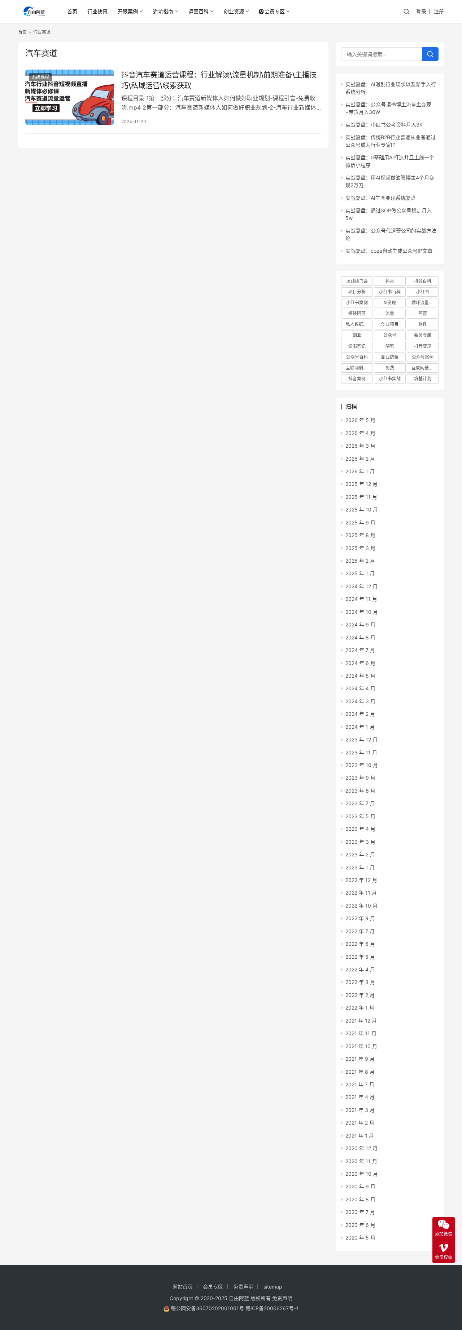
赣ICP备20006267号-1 (271, 1308)
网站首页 (183, 1287)
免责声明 (243, 1287)
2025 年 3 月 (360, 548)
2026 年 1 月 (360, 471)
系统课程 (40, 77)
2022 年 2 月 (360, 995)
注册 (439, 11)
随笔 (389, 346)
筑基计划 (422, 378)
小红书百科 (390, 291)
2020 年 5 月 (360, 1237)
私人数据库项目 (359, 324)
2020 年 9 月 (360, 1186)
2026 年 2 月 (360, 459)
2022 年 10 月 (361, 906)
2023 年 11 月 (361, 752)
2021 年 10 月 (361, 1046)
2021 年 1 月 (359, 1135)
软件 (422, 324)
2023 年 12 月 (361, 739)
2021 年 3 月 (360, 1110)
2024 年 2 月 (360, 714)
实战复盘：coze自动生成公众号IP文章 (388, 251)
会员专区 (275, 11)
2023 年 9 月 (360, 778)
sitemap (272, 1287)
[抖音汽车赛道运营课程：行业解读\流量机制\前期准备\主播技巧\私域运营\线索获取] (69, 97)
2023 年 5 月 (360, 816)
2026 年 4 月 (360, 433)
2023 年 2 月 (360, 854)
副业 (357, 335)
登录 (421, 11)
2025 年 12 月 (361, 484)
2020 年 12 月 (361, 1148)
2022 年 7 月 (360, 931)
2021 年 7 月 (359, 1084)
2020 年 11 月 (361, 1161)
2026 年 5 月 (360, 420)
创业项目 (389, 324)
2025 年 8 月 (360, 535)
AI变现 (389, 302)
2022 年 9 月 (360, 918)
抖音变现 (422, 346)
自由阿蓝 (239, 1298)
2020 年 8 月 (360, 1199)
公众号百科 (357, 357)
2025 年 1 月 (360, 573)
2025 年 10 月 (361, 509)
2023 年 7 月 (360, 803)
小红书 (422, 291)
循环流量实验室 (424, 302)
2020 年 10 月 (361, 1174)
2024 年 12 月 (361, 586)
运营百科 (198, 11)
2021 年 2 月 (359, 1123)
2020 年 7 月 (360, 1212)
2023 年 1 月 (360, 867)
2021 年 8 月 (360, 1072)
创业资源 (234, 11)
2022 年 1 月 (359, 1008)
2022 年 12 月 (361, 880)
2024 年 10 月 (361, 612)
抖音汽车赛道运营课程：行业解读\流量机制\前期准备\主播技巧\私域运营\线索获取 (219, 80)
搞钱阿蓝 (357, 313)
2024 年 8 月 (360, 637)
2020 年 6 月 (360, 1225)
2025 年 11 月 (361, 497)
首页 (72, 11)
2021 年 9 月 (360, 1059)
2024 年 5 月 (360, 676)
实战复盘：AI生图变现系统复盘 (380, 198)
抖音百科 (422, 281)
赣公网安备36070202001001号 (207, 1308)
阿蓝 (422, 313)
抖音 (389, 281)
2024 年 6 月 (360, 663)
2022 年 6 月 (360, 944)
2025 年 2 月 (360, 561)
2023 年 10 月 (361, 765)
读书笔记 (357, 346)
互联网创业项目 (359, 368)
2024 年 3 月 (360, 701)
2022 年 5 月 (360, 957)
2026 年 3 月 (360, 446)
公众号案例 (422, 357)
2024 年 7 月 (360, 650)
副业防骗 (389, 357)
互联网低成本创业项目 (424, 368)
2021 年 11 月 (360, 1033)
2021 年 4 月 (360, 1097)
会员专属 (422, 335)
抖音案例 (357, 378)
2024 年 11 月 (361, 599)
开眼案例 (128, 11)
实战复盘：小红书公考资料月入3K (384, 124)
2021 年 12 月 (361, 1021)
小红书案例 (357, 302)
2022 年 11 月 (361, 893)
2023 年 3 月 (360, 842)
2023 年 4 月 (360, 829)
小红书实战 (390, 378)
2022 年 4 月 (360, 969)
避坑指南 (163, 11)
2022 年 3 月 (360, 982)
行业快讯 (97, 11)
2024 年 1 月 (360, 727)
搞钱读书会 (357, 281)
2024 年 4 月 (360, 688)
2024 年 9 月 (360, 624)
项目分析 (357, 291)
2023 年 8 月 (360, 791)
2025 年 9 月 (360, 522)
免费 (389, 368)
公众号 (389, 335)
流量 (389, 313)
